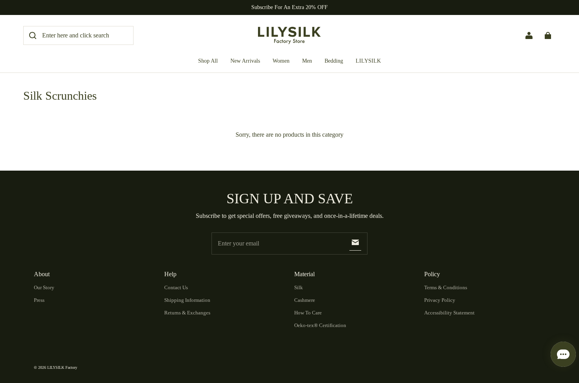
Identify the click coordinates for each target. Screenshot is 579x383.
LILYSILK (368, 61)
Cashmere (304, 300)
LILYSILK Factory (62, 367)
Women (281, 61)
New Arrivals (245, 61)
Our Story (44, 287)
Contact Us (176, 287)
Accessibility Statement (449, 313)
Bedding (334, 61)
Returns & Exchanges (187, 313)
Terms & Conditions (445, 287)
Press (39, 300)
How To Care (308, 313)
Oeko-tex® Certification (320, 325)
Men (307, 61)
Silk (298, 287)
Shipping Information (187, 300)
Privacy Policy (439, 300)
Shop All (208, 61)
